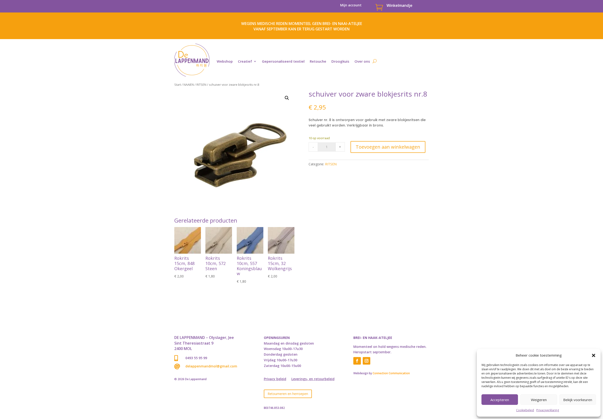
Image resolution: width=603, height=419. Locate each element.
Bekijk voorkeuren (577, 399)
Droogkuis (340, 61)
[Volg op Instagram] (366, 361)
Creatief (245, 61)
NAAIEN (188, 84)
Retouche (318, 61)
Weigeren (539, 399)
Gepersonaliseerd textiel (283, 61)
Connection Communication (391, 373)
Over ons (362, 61)
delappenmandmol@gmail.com (211, 366)
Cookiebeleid (525, 410)
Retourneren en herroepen (288, 393)
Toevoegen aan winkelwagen (388, 147)
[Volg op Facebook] (357, 361)
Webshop (225, 61)
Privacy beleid (275, 379)
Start (177, 84)
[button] (593, 355)
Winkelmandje (399, 5)
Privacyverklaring (547, 410)
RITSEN (201, 84)
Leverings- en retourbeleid (312, 379)
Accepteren (499, 399)
